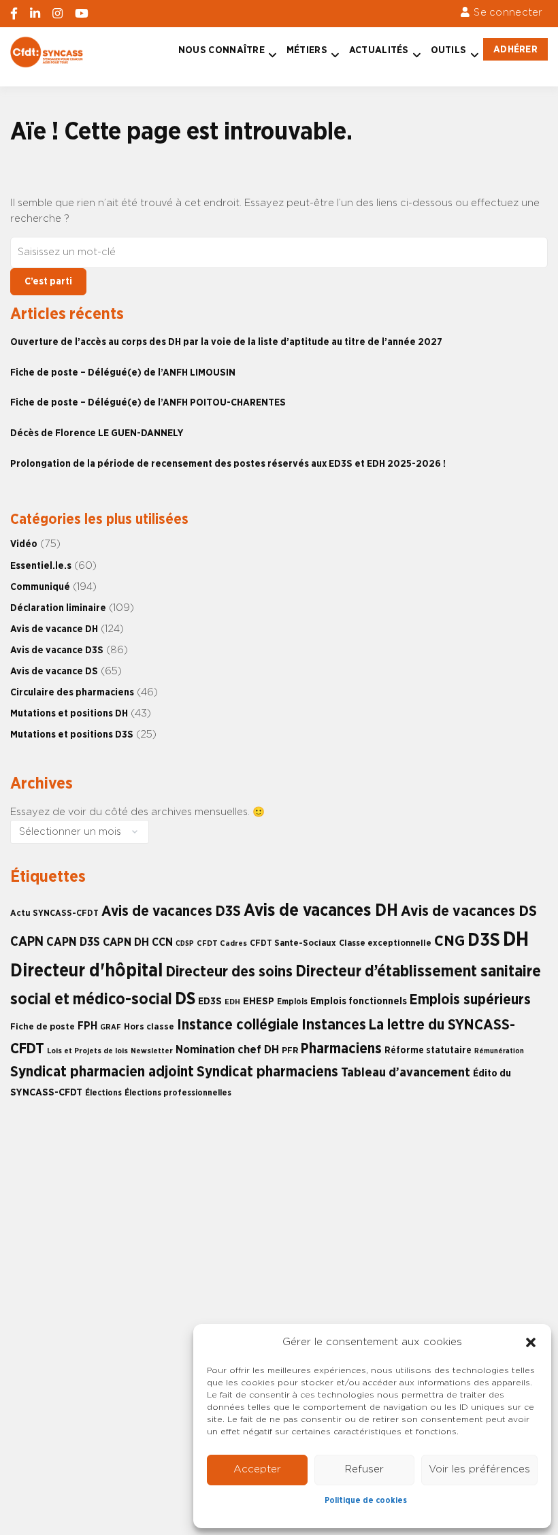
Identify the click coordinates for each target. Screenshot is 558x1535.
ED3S (210, 1001)
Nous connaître (221, 50)
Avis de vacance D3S (56, 650)
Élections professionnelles (178, 1093)
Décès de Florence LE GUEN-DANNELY (96, 433)
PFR (290, 1050)
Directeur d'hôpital (86, 971)
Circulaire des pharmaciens (72, 692)
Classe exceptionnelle (385, 943)
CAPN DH (126, 942)
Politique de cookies (366, 1500)
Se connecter (508, 12)
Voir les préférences (479, 1469)
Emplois (292, 1001)
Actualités (379, 50)
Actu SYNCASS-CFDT (54, 913)
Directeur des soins (229, 971)
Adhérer (515, 49)
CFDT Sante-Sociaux (293, 943)
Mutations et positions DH (69, 713)
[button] (531, 1342)
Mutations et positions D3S (71, 734)
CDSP (185, 943)
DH (516, 940)
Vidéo (23, 544)
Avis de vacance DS (54, 671)
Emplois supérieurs (470, 1000)
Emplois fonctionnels (358, 1001)
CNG (449, 941)
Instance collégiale (238, 1025)
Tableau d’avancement (405, 1072)
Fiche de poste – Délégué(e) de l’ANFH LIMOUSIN (122, 372)
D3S (483, 940)
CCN (162, 942)
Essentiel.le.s (40, 566)
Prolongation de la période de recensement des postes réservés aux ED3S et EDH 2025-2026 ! (228, 464)
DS (185, 999)
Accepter (257, 1469)
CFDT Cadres (222, 943)
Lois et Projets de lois (87, 1051)
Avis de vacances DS (469, 911)
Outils (449, 50)
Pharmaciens (341, 1049)
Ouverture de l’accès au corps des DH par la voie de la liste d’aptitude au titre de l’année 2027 (226, 342)
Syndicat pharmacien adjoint (102, 1072)
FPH (87, 1026)
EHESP (258, 1001)
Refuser (364, 1469)
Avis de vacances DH (321, 910)
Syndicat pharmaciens (267, 1072)
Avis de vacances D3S (171, 911)
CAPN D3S (73, 942)
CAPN (27, 941)
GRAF (110, 1027)
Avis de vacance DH (54, 629)
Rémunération (499, 1051)
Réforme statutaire (428, 1050)
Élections (103, 1093)
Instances (333, 1024)
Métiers (306, 50)
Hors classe (149, 1026)
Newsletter (152, 1051)
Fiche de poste (42, 1026)
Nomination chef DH (227, 1049)
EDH (232, 1002)
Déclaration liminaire (58, 608)
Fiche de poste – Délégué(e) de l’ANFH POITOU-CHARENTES (148, 402)
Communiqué (40, 587)
